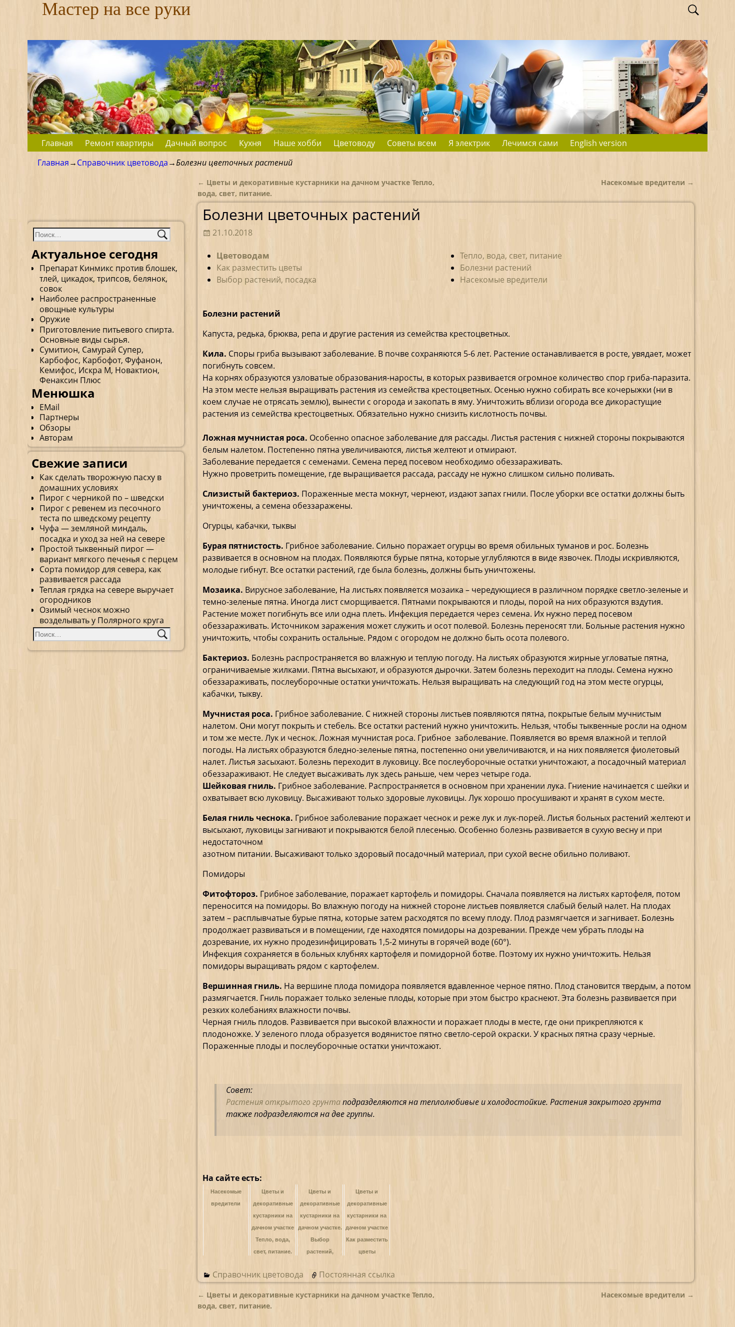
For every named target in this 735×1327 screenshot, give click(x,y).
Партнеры (59, 417)
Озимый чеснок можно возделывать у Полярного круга (102, 614)
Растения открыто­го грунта (284, 1101)
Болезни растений (496, 267)
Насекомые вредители (647, 182)
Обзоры (55, 427)
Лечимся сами (530, 143)
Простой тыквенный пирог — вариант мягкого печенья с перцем (109, 553)
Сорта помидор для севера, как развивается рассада (100, 574)
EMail (50, 407)
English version (598, 143)
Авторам (56, 437)
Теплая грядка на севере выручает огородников (107, 594)
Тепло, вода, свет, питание (511, 255)
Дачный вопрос (196, 143)
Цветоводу (354, 143)
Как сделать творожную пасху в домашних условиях (101, 482)
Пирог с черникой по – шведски (102, 497)
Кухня (250, 143)
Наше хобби (298, 143)
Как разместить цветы (259, 267)
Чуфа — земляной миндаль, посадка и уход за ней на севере (102, 533)
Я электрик (469, 143)
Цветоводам (243, 255)
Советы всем (411, 143)
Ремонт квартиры (119, 143)
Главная (57, 143)
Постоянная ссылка (357, 1274)
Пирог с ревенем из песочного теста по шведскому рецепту (100, 513)
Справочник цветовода (122, 162)
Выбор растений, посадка (266, 279)
